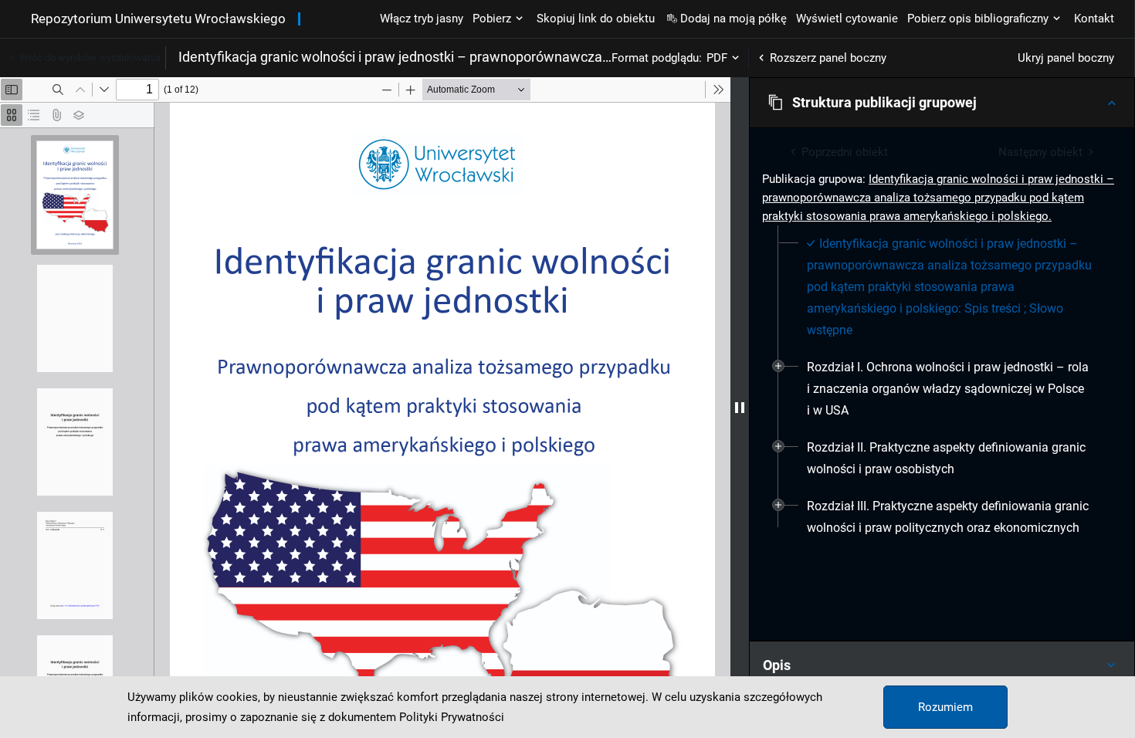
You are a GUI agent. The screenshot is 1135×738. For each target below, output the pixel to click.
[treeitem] (942, 287)
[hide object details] (739, 407)
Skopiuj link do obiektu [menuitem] (596, 18)
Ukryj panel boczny (1066, 58)
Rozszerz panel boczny (828, 58)
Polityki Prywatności (451, 717)
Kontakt (1094, 18)
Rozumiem (945, 707)
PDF (716, 58)
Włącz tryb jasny (421, 18)
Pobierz (492, 18)
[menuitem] (950, 287)
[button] (942, 102)
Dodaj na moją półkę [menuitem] (733, 18)
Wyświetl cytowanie (847, 18)
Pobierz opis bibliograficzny (978, 18)
